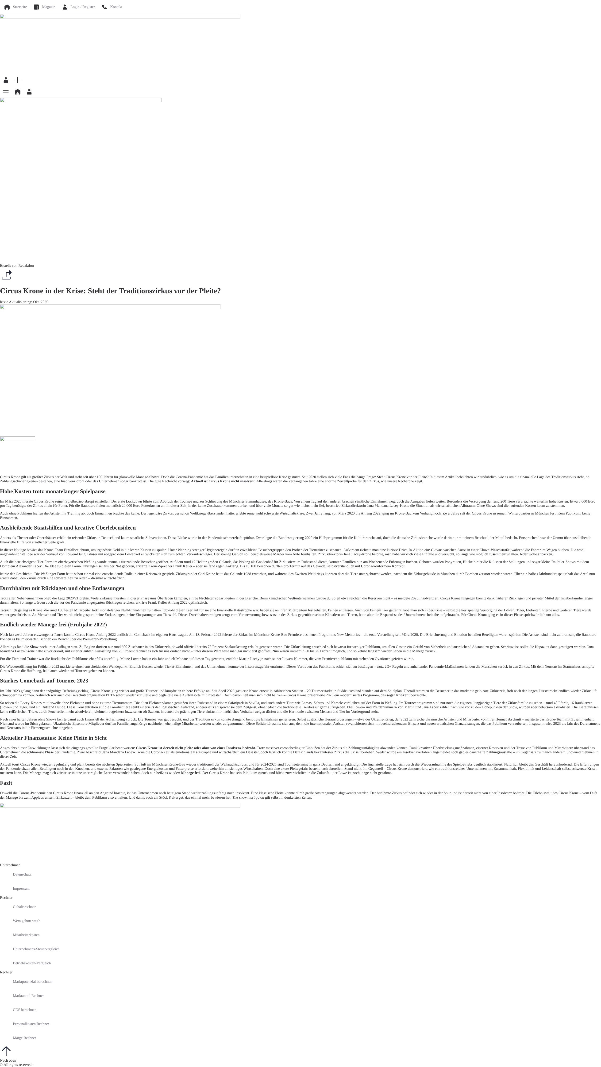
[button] (17, 80)
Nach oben (8, 1061)
